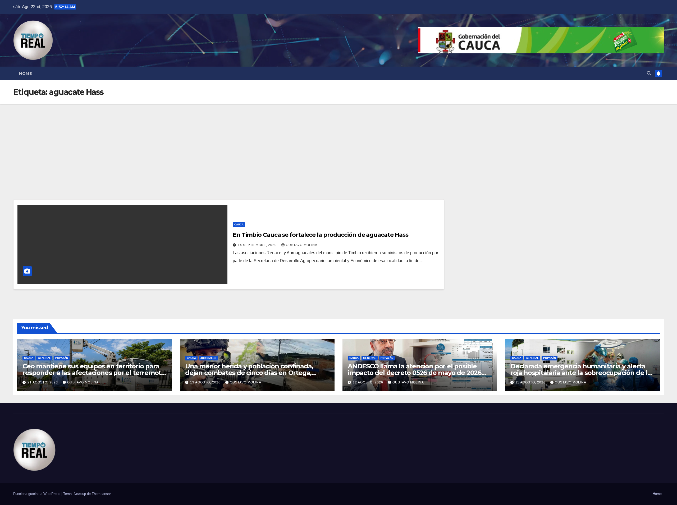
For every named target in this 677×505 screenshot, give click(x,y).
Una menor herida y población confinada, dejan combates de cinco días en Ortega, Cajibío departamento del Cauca (249, 372)
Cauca (239, 224)
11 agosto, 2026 (531, 382)
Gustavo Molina (301, 245)
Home (25, 73)
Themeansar (101, 494)
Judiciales (208, 357)
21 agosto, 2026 (43, 382)
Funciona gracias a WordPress (37, 494)
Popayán (61, 357)
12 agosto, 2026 (368, 382)
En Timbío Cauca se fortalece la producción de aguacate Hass (320, 234)
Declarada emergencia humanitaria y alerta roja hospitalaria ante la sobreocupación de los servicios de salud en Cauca (582, 372)
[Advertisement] (338, 144)
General (44, 357)
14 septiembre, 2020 (258, 245)
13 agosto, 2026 (206, 382)
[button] (649, 73)
